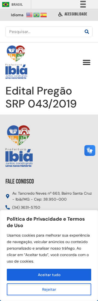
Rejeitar (49, 289)
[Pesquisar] (86, 32)
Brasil (11, 4)
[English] (29, 14)
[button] (86, 62)
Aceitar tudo (49, 274)
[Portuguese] (36, 14)
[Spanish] (43, 14)
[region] (49, 255)
